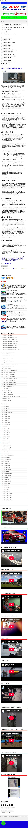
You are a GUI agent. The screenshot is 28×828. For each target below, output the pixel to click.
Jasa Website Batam (5, 408)
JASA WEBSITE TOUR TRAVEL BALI (9, 339)
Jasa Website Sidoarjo (5, 465)
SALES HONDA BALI (6, 523)
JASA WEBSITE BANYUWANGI (7, 356)
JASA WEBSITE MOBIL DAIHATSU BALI (9, 341)
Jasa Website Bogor (5, 434)
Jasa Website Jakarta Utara (6, 495)
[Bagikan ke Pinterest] (7, 266)
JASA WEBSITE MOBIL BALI (12, 325)
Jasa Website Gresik (5, 467)
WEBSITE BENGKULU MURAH (7, 366)
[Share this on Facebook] (4, 263)
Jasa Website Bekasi (5, 424)
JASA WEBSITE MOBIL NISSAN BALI (9, 345)
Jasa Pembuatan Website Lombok (8, 376)
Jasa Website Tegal (5, 461)
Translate (10, 812)
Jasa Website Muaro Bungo (6, 412)
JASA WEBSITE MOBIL (6, 400)
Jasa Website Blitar (5, 438)
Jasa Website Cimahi (5, 418)
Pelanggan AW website (6, 398)
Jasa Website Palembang (6, 473)
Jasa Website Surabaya (6, 477)
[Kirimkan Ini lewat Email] (2, 266)
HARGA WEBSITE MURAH (11, 290)
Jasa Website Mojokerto (6, 459)
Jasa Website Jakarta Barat (6, 497)
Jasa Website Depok (5, 422)
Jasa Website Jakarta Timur (7, 499)
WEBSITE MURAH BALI (6, 368)
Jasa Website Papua (5, 491)
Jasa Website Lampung (6, 479)
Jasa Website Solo (5, 485)
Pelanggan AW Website (6, 360)
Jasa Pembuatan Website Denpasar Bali (9, 384)
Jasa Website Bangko (5, 410)
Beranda (15, 268)
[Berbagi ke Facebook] (6, 266)
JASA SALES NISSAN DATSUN (7, 386)
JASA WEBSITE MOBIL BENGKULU (8, 335)
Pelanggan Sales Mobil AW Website (8, 362)
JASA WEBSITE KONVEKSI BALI (8, 351)
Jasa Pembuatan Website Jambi (7, 374)
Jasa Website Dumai (5, 432)
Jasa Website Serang (5, 436)
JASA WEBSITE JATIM (6, 353)
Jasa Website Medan (5, 406)
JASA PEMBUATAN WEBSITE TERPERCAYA (15, 283)
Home (2, 24)
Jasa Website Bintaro (5, 428)
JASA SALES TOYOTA (6, 388)
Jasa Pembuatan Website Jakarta (8, 380)
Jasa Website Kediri (5, 442)
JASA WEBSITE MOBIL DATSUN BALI (9, 343)
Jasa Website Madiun (5, 457)
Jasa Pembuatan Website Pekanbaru (8, 382)
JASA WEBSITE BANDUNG (7, 392)
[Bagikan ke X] (4, 266)
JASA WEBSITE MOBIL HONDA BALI (9, 337)
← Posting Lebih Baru (5, 268)
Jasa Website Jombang (6, 447)
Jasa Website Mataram (6, 475)
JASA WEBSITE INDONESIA (7, 358)
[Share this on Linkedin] (10, 263)
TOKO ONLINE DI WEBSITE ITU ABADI (13, 27)
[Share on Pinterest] (8, 263)
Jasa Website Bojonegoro (6, 453)
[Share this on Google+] (7, 263)
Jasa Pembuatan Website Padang (8, 372)
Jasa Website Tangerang (6, 481)
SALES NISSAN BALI (6, 543)
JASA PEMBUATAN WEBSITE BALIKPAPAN (10, 396)
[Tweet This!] (5, 263)
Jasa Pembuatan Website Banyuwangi (9, 378)
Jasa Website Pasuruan (6, 444)
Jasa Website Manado (5, 483)
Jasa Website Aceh (5, 471)
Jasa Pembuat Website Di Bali (7, 394)
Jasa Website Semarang (6, 463)
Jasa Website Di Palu (5, 426)
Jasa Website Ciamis (5, 416)
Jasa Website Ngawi (5, 451)
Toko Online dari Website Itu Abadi (12, 69)
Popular (3, 281)
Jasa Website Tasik (5, 420)
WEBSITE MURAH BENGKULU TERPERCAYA (15, 318)
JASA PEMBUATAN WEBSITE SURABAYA (10, 370)
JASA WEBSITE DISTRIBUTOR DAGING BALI (10, 349)
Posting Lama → (24, 268)
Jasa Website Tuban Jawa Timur (7, 455)
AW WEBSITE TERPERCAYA (13, 816)
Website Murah (9, 304)
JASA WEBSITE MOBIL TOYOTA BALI (9, 347)
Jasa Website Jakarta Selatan (7, 493)
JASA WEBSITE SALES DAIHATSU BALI (9, 364)
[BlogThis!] (3, 266)
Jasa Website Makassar (6, 487)
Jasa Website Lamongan (6, 449)
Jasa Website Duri (5, 430)
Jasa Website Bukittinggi (6, 469)
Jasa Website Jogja (5, 489)
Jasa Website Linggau (5, 414)
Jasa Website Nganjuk (5, 440)
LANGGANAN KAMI (10, 311)
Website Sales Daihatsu (6, 390)
